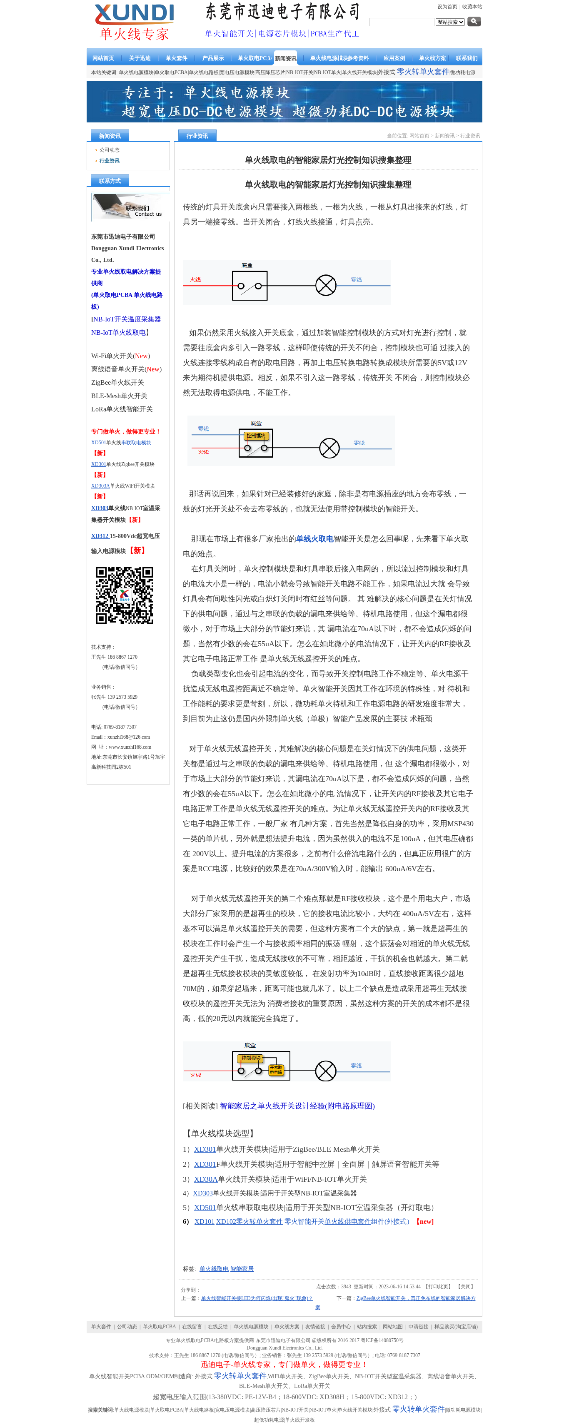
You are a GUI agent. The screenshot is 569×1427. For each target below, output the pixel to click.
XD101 (205, 1221)
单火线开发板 (300, 1420)
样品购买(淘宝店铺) (456, 1327)
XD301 (98, 464)
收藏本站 (472, 7)
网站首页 (419, 136)
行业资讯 (470, 136)
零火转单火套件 (423, 71)
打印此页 (438, 1287)
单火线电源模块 (251, 1327)
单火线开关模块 (359, 72)
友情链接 (315, 1327)
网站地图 (393, 1327)
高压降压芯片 (270, 72)
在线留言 (192, 1327)
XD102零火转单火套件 (249, 1221)
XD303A (100, 486)
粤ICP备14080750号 (382, 1340)
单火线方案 (287, 1327)
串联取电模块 (136, 443)
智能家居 (242, 1269)
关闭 (466, 1287)
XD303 (99, 508)
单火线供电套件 (347, 1221)
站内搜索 (367, 1327)
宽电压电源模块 (237, 72)
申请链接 (419, 1327)
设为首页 (447, 7)
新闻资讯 (445, 136)
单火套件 (101, 1327)
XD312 (100, 536)
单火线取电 (214, 1269)
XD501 (98, 443)
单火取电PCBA (171, 72)
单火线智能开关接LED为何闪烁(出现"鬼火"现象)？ (257, 1298)
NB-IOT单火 (327, 72)
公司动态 (127, 1327)
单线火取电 (315, 539)
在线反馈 (218, 1327)
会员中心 (341, 1327)
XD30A (206, 1179)
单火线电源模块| (137, 72)
